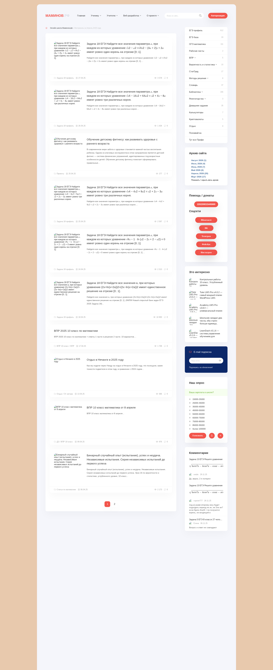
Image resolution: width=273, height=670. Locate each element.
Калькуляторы (196, 112)
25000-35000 (198, 403)
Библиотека (195, 92)
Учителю (111, 15)
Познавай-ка (195, 133)
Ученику (95, 15)
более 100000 (199, 429)
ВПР (191, 58)
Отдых (192, 126)
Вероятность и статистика (202, 64)
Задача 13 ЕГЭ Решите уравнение (206, 463)
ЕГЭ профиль (195, 30)
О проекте (152, 15)
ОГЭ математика (197, 44)
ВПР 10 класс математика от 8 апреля (111, 407)
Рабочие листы (196, 51)
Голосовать (198, 436)
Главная (81, 15)
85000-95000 (198, 425)
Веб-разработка (131, 15)
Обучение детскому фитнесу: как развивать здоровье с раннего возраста (122, 141)
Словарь (193, 85)
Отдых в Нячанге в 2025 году (105, 359)
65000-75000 (198, 418)
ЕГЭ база (193, 37)
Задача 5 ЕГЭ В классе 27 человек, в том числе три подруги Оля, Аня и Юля (206, 519)
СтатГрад (193, 71)
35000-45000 (198, 406)
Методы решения (197, 78)
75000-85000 (198, 421)
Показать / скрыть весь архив (204, 180)
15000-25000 (198, 399)
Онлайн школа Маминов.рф (61, 28)
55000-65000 (198, 414)
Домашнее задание (198, 105)
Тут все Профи (196, 140)
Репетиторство (196, 99)
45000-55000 (198, 410)
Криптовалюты (196, 119)
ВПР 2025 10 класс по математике (76, 330)
